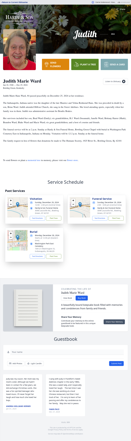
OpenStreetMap (68, 434)
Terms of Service (72, 430)
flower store (72, 160)
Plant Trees (54, 218)
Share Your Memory (114, 322)
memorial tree (34, 160)
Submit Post (116, 363)
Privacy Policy (58, 430)
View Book (67, 298)
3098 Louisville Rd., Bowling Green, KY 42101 (47, 211)
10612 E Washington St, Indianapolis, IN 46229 (45, 249)
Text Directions (37, 218)
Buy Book (82, 298)
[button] (17, 204)
